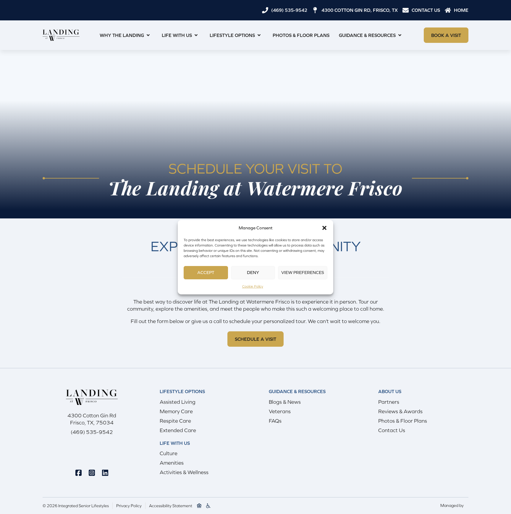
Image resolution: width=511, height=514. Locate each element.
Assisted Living (177, 402)
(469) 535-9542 (92, 432)
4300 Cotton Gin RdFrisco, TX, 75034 (91, 419)
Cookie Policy (252, 286)
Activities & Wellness (184, 472)
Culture (168, 453)
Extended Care (178, 430)
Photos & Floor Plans (301, 35)
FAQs (275, 421)
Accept (205, 272)
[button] (324, 228)
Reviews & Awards (400, 411)
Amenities (172, 463)
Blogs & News (285, 402)
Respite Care (175, 421)
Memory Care (176, 411)
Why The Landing (122, 35)
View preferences (302, 272)
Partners (388, 402)
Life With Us (177, 35)
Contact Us (391, 430)
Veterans (280, 411)
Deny (253, 272)
